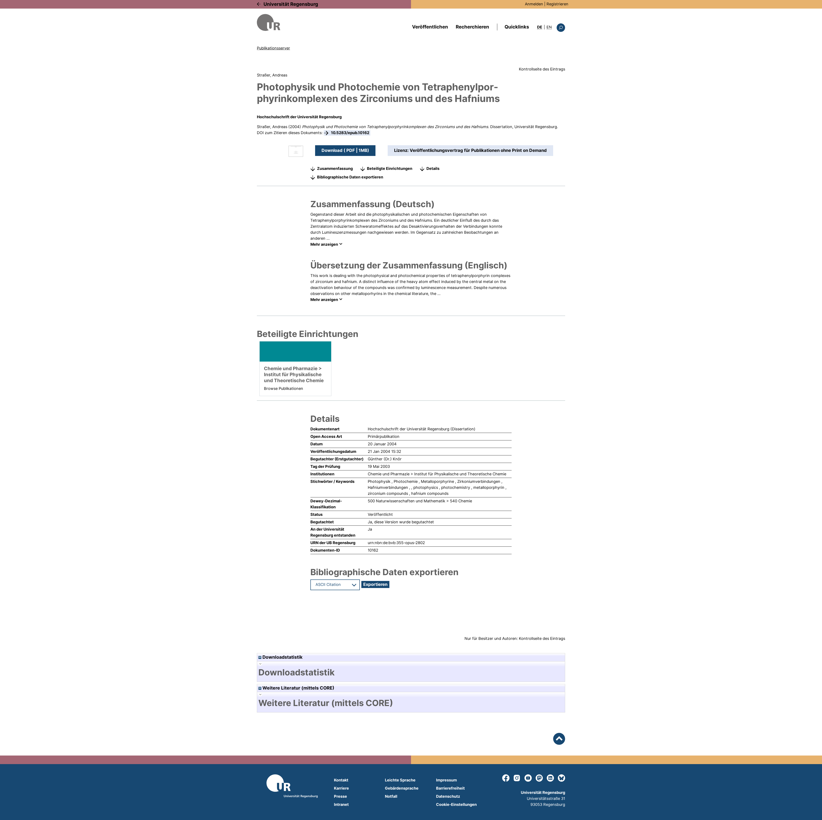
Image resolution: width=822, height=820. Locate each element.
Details (432, 168)
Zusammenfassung (335, 168)
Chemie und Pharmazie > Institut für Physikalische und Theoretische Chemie (437, 474)
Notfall (391, 796)
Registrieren (557, 4)
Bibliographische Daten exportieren (350, 177)
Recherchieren (472, 27)
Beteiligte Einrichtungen (389, 168)
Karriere (341, 788)
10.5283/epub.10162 (350, 132)
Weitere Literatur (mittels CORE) (297, 688)
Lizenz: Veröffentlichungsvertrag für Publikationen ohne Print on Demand (470, 150)
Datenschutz (448, 796)
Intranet (341, 804)
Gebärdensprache (401, 788)
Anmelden (534, 4)
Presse (340, 796)
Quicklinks (517, 27)
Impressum (446, 780)
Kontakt (341, 780)
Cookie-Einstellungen (456, 804)
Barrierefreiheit (450, 788)
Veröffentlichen (430, 27)
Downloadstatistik (281, 657)
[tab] (411, 672)
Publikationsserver (273, 48)
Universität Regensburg (291, 4)
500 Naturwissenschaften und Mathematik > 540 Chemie (420, 501)
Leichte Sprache (400, 780)
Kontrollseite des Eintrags (542, 69)
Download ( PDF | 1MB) (345, 150)
